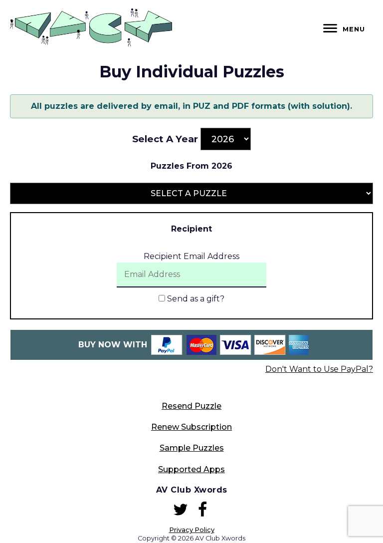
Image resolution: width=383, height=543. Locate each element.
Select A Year (165, 139)
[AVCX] (91, 43)
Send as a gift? (194, 298)
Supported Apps (191, 469)
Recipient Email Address (191, 256)
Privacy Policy (191, 530)
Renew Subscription (191, 427)
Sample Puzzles (192, 448)
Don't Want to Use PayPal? (319, 369)
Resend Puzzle (191, 406)
